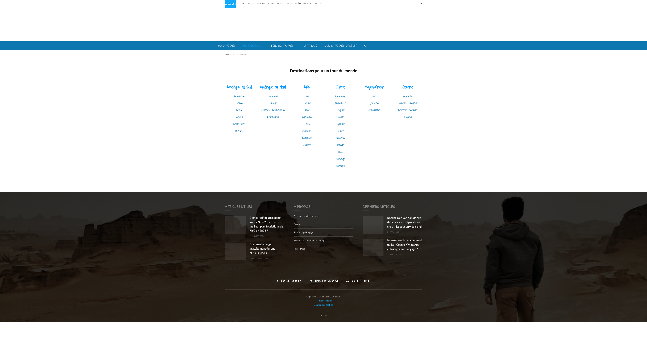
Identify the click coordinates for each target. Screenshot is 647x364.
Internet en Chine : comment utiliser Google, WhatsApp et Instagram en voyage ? (404, 244)
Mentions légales (323, 300)
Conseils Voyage (282, 46)
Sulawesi (306, 145)
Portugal (340, 166)
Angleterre (340, 103)
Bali (307, 96)
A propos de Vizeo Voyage (306, 216)
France (340, 131)
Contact (298, 224)
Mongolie (306, 131)
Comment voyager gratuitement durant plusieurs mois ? (262, 248)
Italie (340, 152)
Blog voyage (227, 46)
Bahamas (273, 96)
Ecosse (340, 117)
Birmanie (306, 103)
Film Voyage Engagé (303, 232)
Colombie (239, 117)
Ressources (299, 248)
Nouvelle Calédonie (408, 103)
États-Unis (273, 117)
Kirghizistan (374, 110)
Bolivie (239, 103)
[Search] (421, 3)
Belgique (340, 110)
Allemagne (340, 96)
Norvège (340, 159)
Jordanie (374, 103)
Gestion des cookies (323, 305)
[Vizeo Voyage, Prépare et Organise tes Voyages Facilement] (323, 24)
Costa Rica (239, 124)
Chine (307, 110)
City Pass (310, 46)
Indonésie (307, 117)
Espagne (340, 124)
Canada (273, 103)
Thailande (306, 138)
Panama (239, 131)
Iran (374, 96)
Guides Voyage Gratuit (341, 46)
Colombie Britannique (273, 110)
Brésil (239, 110)
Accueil (228, 54)
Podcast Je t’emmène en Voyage (309, 240)
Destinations (252, 46)
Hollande (340, 138)
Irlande (340, 145)
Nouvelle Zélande (407, 110)
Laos (307, 124)
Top (324, 315)
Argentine (239, 96)
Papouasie (408, 117)
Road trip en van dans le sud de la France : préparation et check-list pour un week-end (282, 3)
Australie (407, 96)
